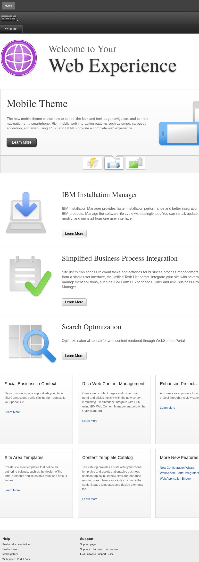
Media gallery (10, 554)
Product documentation (16, 544)
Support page (88, 544)
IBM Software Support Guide (97, 554)
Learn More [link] (24, 141)
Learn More (12, 412)
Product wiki (9, 549)
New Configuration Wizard (177, 467)
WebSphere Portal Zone (16, 559)
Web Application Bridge (175, 478)
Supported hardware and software (100, 549)
